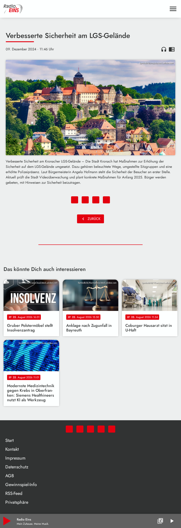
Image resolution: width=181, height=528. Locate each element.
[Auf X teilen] (85, 199)
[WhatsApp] (69, 429)
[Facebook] (79, 429)
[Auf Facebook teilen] (74, 199)
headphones (164, 49)
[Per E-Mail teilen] (106, 199)
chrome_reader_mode (172, 49)
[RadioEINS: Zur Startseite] (85, 8)
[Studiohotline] (111, 429)
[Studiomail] (101, 429)
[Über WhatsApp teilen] (95, 199)
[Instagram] (90, 429)
